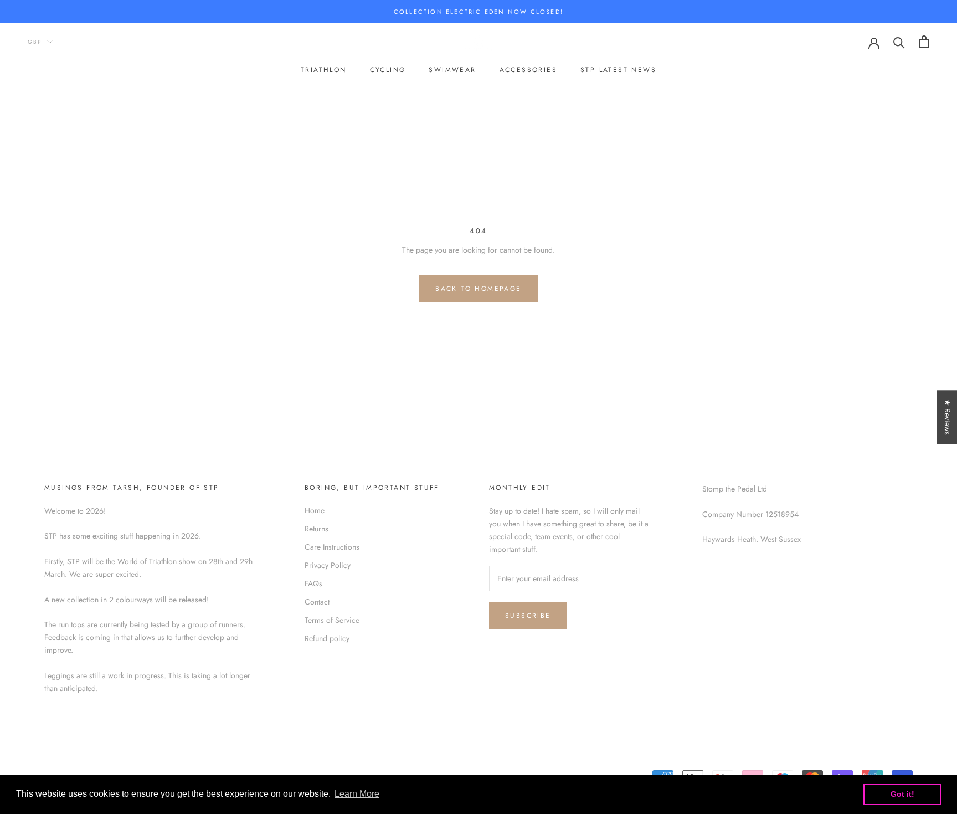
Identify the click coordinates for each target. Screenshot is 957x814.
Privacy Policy (328, 565)
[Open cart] (924, 41)
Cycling (388, 70)
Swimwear (452, 70)
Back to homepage (478, 289)
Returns (316, 528)
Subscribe (528, 616)
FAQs (313, 583)
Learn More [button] (357, 793)
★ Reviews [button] (947, 417)
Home (315, 510)
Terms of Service (332, 620)
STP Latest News (618, 70)
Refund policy (327, 638)
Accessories (528, 70)
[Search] (899, 42)
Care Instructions (332, 546)
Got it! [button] (902, 794)
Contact (317, 601)
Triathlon (324, 70)
